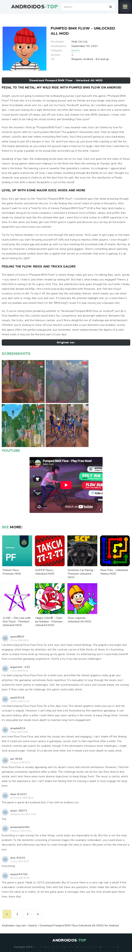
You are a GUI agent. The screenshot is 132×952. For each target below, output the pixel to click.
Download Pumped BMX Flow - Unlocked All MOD (66, 80)
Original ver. (66, 342)
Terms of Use (109, 947)
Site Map (39, 947)
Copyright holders (88, 947)
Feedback (70, 947)
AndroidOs (34, 6)
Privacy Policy (55, 947)
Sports (75, 50)
